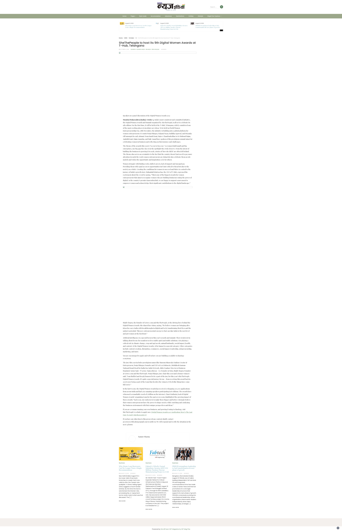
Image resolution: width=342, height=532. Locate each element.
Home (124, 16)
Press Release (155, 49)
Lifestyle (200, 16)
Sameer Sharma (144, 437)
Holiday (191, 16)
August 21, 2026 (124, 473)
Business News (141, 49)
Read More (122, 501)
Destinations (180, 16)
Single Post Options (213, 16)
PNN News (148, 49)
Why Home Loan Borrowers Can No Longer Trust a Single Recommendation (130, 468)
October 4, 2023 (124, 49)
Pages (133, 16)
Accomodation (156, 16)
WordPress (164, 529)
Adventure (168, 16)
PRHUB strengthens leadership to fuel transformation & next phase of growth (172, 26)
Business (133, 49)
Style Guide (142, 16)
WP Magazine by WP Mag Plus (179, 529)
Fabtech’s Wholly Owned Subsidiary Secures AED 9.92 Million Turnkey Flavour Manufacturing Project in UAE (138, 27)
